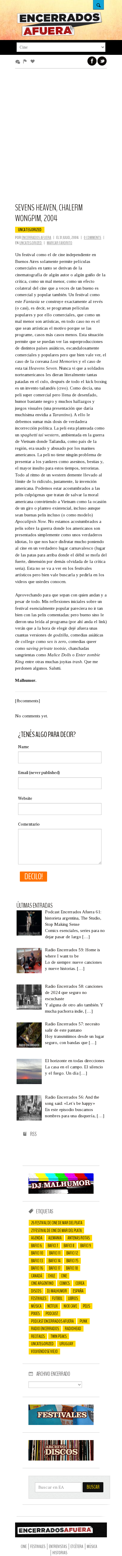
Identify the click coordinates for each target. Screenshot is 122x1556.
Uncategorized (29, 230)
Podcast (52, 1313)
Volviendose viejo (44, 1351)
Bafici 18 (72, 1268)
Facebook (92, 61)
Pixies (35, 1313)
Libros (73, 1298)
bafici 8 (69, 1246)
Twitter (102, 61)
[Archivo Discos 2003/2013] (61, 1459)
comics (65, 1283)
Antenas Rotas (79, 1238)
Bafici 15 (72, 1261)
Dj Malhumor (57, 1291)
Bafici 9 (85, 1246)
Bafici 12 (72, 1253)
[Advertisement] (61, 138)
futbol (57, 1298)
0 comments (92, 237)
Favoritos (33, 61)
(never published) (39, 772)
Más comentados (18, 61)
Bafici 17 (54, 1268)
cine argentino (42, 1283)
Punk (83, 1321)
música (36, 1306)
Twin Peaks (59, 1336)
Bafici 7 (53, 1246)
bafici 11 (54, 1253)
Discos (36, 1291)
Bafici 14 (54, 1261)
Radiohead (73, 1329)
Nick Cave (70, 1306)
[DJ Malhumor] (61, 1192)
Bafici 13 (37, 1261)
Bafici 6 (36, 1246)
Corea (80, 1283)
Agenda (36, 1238)
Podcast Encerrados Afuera (52, 1321)
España (78, 1291)
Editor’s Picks (26, 61)
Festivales (38, 1298)
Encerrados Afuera (36, 237)
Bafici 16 (37, 1268)
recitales (38, 1336)
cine (64, 1276)
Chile (51, 1276)
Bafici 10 (37, 1253)
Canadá (36, 1276)
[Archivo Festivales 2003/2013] (61, 1423)
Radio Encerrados (45, 1329)
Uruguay (66, 1344)
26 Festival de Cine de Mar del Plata (56, 1223)
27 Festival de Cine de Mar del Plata (56, 1230)
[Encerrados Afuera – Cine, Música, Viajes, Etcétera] (59, 35)
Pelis (86, 1306)
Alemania (55, 1238)
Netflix (52, 1306)
